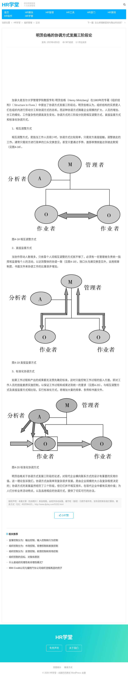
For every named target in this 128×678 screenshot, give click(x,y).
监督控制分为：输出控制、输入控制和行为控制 (33, 540)
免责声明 (54, 648)
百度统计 (57, 667)
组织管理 (28, 22)
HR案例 (112, 12)
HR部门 (91, 12)
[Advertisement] (64, 73)
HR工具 (70, 12)
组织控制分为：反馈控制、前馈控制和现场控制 (33, 551)
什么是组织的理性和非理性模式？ (26, 562)
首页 (6, 12)
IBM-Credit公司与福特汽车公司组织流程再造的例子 (35, 568)
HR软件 (8, 16)
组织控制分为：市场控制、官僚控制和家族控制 (33, 546)
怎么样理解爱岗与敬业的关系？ (109, 22)
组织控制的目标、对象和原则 (24, 557)
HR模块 (29, 12)
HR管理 (50, 12)
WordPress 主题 (78, 673)
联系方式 (68, 667)
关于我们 (74, 648)
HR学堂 (10, 4)
